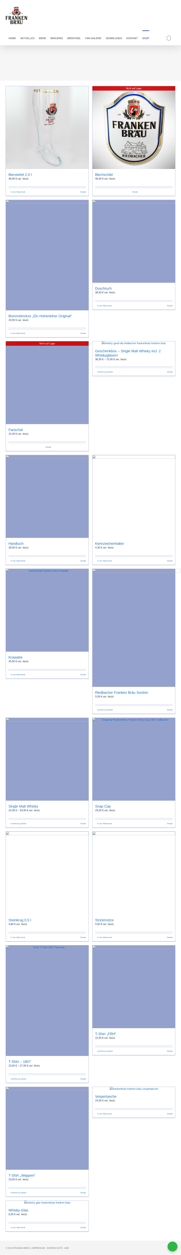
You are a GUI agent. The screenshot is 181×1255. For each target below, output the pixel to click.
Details (83, 192)
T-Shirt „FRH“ (105, 1034)
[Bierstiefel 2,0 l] (47, 127)
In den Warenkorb (18, 192)
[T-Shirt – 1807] (47, 1000)
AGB (66, 1248)
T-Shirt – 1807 (19, 1062)
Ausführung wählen (105, 372)
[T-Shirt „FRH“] (133, 986)
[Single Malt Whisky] (47, 759)
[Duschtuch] (133, 241)
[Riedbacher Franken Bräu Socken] (133, 628)
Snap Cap (103, 806)
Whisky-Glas (18, 1210)
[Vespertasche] (133, 1089)
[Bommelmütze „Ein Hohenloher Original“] (47, 255)
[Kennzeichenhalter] (133, 496)
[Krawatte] (47, 610)
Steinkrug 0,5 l (19, 920)
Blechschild (104, 175)
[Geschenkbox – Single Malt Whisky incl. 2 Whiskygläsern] (133, 343)
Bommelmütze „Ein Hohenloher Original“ (40, 316)
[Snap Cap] (133, 759)
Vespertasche (105, 1096)
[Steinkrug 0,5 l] (47, 873)
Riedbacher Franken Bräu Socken (121, 692)
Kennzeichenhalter (109, 543)
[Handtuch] (47, 496)
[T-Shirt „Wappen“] (47, 1128)
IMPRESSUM (38, 1248)
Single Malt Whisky (23, 806)
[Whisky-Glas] (47, 1203)
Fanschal (15, 430)
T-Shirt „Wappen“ (21, 1175)
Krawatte (15, 657)
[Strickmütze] (133, 873)
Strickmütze (104, 920)
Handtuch (16, 543)
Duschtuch (103, 288)
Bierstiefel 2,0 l (20, 175)
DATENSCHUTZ (55, 1248)
